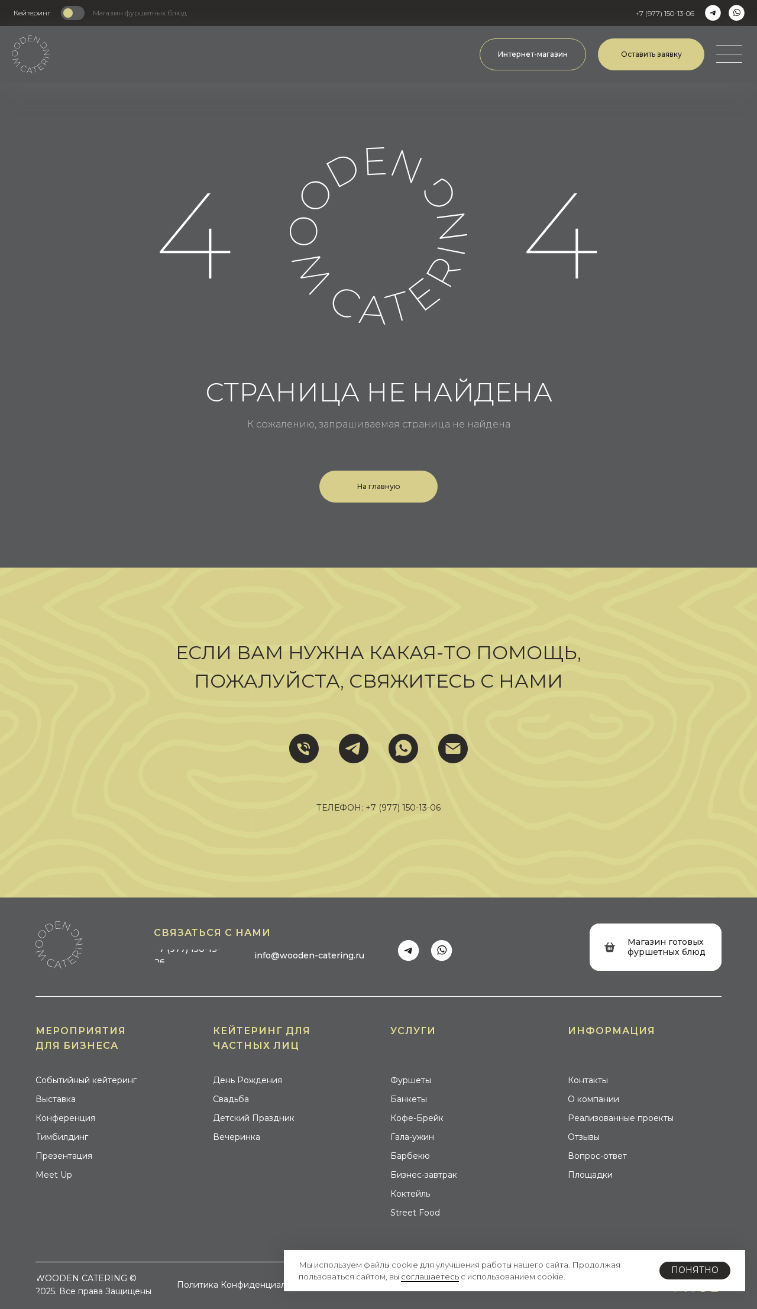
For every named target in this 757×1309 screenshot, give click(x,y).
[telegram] (353, 748)
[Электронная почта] (453, 748)
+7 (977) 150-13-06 (403, 807)
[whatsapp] (403, 748)
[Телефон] (304, 748)
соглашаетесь (430, 1276)
